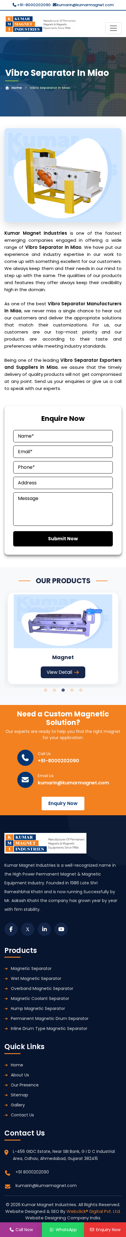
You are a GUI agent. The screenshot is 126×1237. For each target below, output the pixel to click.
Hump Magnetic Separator (38, 1008)
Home (16, 87)
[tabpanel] (63, 638)
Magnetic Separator (31, 968)
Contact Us (22, 1115)
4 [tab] (72, 690)
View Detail (59, 672)
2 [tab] (54, 690)
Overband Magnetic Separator (42, 988)
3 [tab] (63, 690)
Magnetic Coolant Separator (40, 998)
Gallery (18, 1105)
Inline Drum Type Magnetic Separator (49, 1028)
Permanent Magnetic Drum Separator (49, 1018)
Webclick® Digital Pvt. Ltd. (94, 1211)
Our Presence (25, 1085)
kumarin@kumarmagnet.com (85, 5)
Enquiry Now (63, 803)
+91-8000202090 (34, 5)
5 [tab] (81, 690)
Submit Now (63, 538)
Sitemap (19, 1095)
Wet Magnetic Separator (36, 978)
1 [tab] (45, 690)
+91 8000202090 (32, 1172)
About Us (20, 1075)
